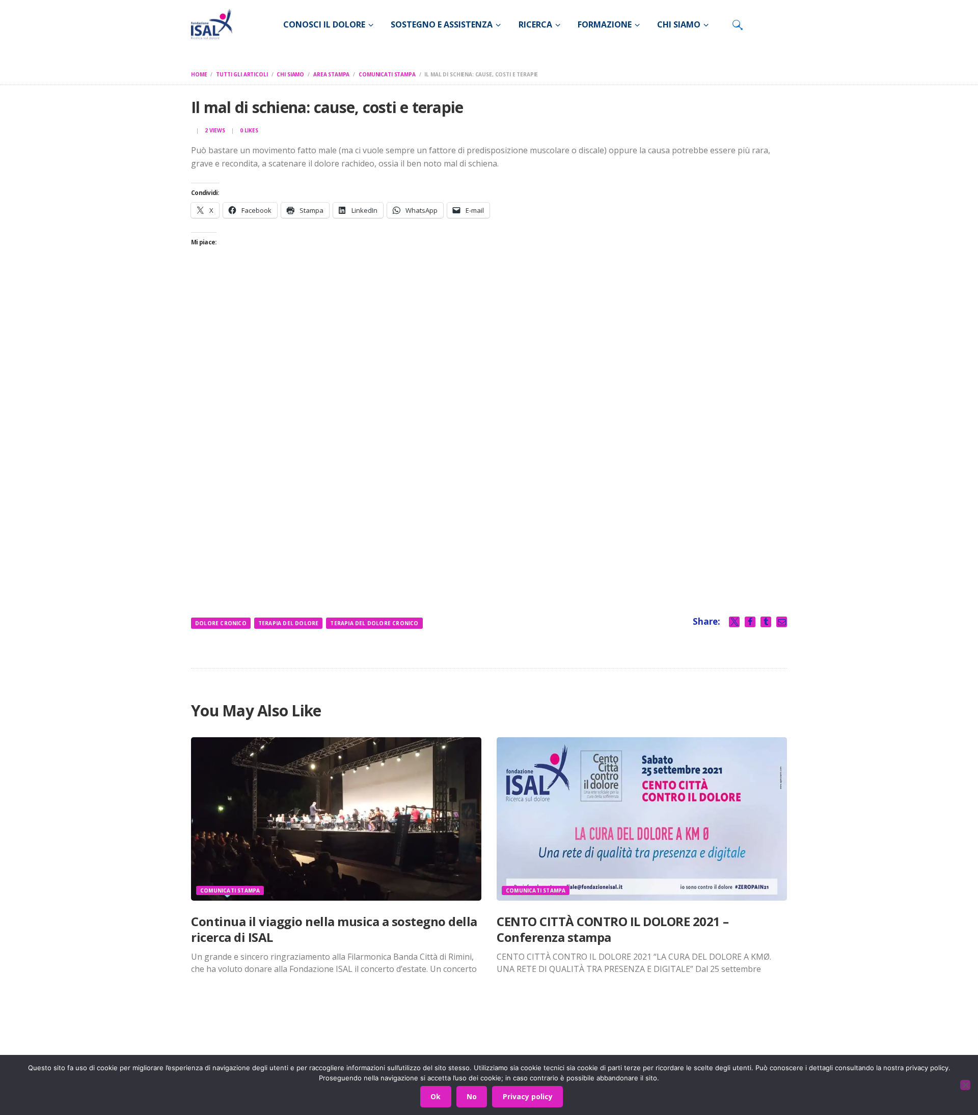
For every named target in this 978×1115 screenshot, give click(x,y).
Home (199, 74)
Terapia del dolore (288, 623)
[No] (965, 1085)
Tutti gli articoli (241, 74)
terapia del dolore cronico (374, 623)
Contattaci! (665, 1047)
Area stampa (331, 74)
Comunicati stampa (387, 74)
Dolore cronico (221, 623)
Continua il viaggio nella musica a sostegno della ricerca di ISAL (334, 929)
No (472, 1096)
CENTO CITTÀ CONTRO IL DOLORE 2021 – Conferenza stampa (613, 929)
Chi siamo (290, 74)
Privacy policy (528, 1096)
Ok (435, 1096)
